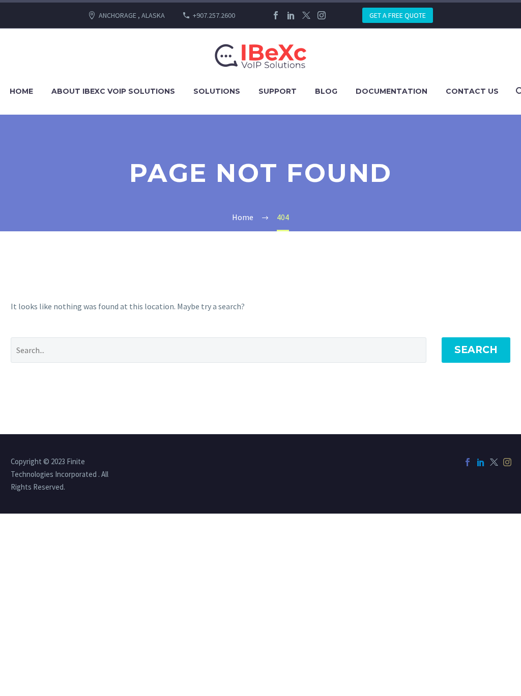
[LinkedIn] (291, 15)
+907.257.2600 (214, 15)
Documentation (391, 91)
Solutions (216, 91)
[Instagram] (321, 15)
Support (277, 91)
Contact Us (472, 91)
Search (476, 350)
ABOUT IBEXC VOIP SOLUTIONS (113, 91)
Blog (326, 91)
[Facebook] (275, 15)
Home (21, 91)
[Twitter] (306, 15)
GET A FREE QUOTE (397, 15)
